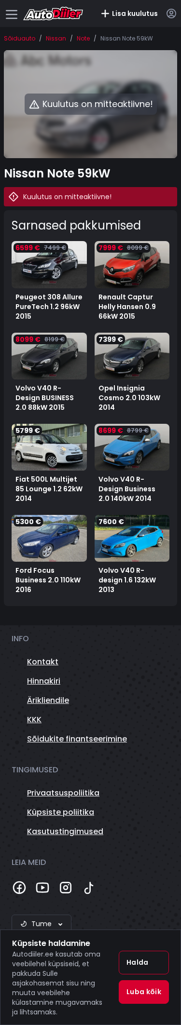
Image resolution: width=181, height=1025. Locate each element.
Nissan (56, 38)
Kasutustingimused (65, 831)
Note (83, 38)
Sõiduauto (19, 38)
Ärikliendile (48, 700)
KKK (34, 719)
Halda (137, 962)
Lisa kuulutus (135, 13)
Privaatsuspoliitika (63, 792)
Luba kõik (143, 992)
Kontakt (42, 661)
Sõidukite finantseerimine (77, 738)
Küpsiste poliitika (60, 812)
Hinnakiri (43, 681)
